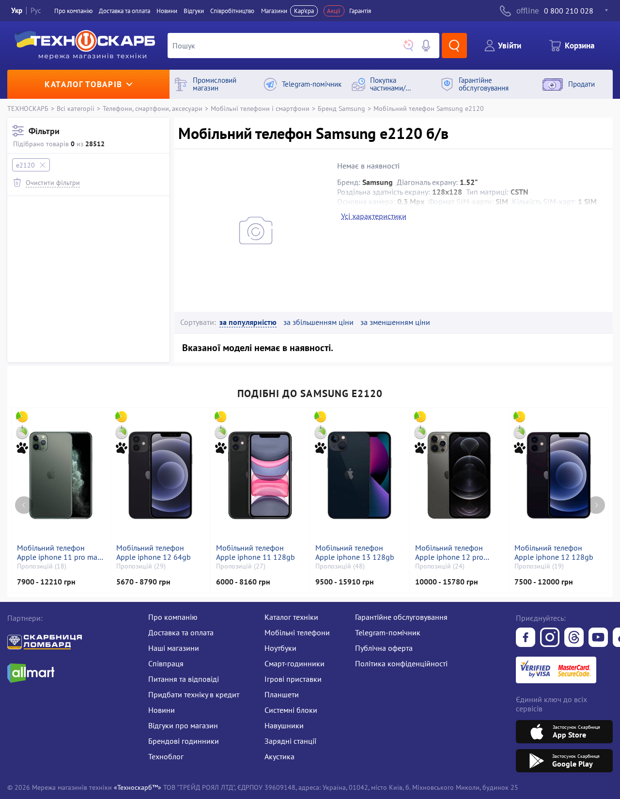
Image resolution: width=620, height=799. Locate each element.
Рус (36, 10)
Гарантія (360, 11)
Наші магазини (173, 648)
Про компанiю (73, 11)
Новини (166, 11)
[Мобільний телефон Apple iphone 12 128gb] (558, 475)
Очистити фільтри (53, 182)
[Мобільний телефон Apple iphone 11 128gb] (260, 475)
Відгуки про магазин (183, 725)
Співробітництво (232, 11)
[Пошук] (454, 45)
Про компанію (173, 617)
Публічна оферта (384, 648)
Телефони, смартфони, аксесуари (152, 108)
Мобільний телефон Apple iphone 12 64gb (153, 552)
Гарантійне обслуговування (401, 617)
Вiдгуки (194, 11)
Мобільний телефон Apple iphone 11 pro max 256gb (59, 552)
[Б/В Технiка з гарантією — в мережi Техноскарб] (598, 638)
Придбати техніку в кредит (193, 694)
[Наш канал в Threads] (574, 638)
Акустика (279, 756)
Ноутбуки (280, 648)
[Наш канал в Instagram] (549, 638)
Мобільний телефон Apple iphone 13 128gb (354, 552)
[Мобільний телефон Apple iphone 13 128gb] (359, 475)
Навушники (284, 725)
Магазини (274, 11)
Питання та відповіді (183, 679)
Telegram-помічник (387, 632)
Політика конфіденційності (401, 663)
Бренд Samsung (341, 108)
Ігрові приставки (293, 679)
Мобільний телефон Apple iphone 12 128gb (553, 552)
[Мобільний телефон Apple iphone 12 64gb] (160, 475)
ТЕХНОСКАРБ (27, 108)
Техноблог (166, 756)
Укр (16, 10)
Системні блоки (290, 710)
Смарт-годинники (294, 663)
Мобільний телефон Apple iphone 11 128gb (255, 552)
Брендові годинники (183, 741)
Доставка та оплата (124, 11)
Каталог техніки (291, 617)
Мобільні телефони (297, 632)
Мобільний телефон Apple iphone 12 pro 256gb (449, 552)
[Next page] (596, 505)
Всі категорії (75, 108)
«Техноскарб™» (137, 787)
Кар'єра (304, 11)
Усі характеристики (373, 216)
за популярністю (248, 322)
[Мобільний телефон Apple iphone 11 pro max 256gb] (61, 475)
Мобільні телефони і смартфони (260, 108)
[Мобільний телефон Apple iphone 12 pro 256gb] (459, 475)
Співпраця (166, 663)
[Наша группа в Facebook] (525, 638)
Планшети (281, 694)
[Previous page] (24, 505)
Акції (334, 11)
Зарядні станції (290, 741)
